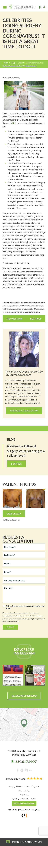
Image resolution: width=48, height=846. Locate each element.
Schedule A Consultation (24, 410)
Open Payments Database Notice (24, 799)
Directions (24, 795)
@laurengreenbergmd (24, 696)
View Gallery (14, 514)
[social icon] (18, 771)
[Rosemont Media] (24, 815)
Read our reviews (15, 778)
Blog (13, 63)
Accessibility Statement (24, 803)
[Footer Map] (24, 724)
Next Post (35, 319)
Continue (16, 464)
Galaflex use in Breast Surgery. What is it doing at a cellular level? (26, 450)
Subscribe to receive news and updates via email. (25, 607)
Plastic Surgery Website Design (22, 809)
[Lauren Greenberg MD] (22, 7)
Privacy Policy (24, 791)
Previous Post (14, 319)
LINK (13, 123)
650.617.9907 (26, 762)
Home (5, 63)
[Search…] (44, 7)
